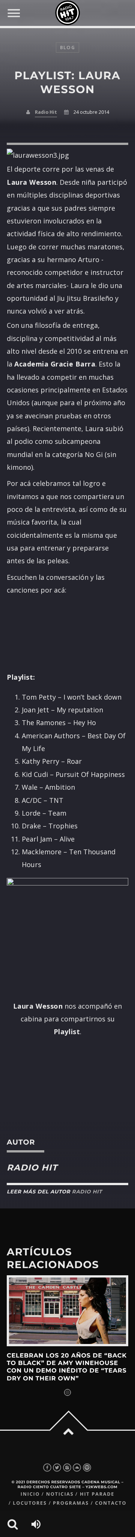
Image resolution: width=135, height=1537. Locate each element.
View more (67, 1310)
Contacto (110, 1503)
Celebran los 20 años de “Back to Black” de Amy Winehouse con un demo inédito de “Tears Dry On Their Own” (67, 1367)
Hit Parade (97, 1494)
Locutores (29, 1503)
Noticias (60, 1494)
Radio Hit (46, 112)
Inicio (30, 1494)
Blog (67, 47)
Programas (71, 1503)
